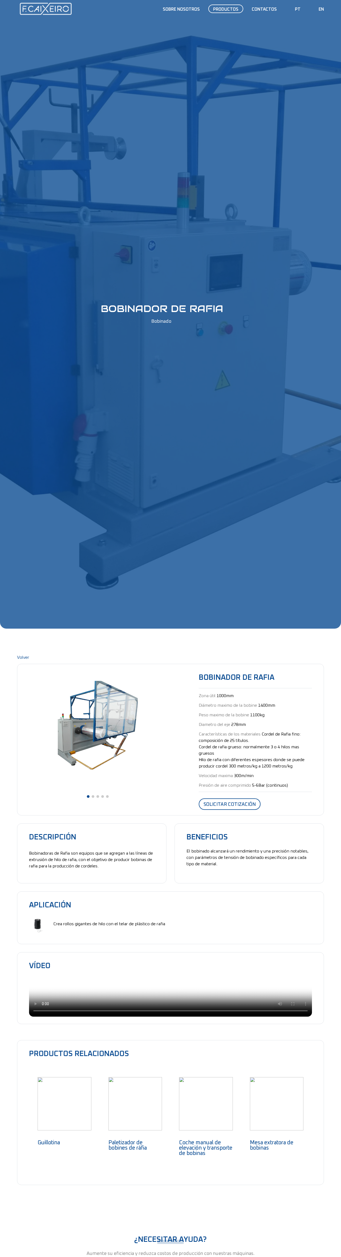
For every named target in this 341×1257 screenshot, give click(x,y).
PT (298, 9)
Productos (225, 9)
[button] (88, 796)
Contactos (264, 9)
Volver (23, 657)
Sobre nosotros (181, 9)
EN (321, 9)
